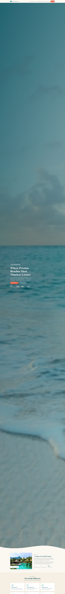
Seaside (15, 1)
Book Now (52, 1)
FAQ (48, 1)
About (30, 1)
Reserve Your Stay (13, 282)
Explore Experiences (23, 282)
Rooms (36, 1)
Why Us (33, 1)
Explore (43, 1)
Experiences (39, 1)
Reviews (46, 1)
